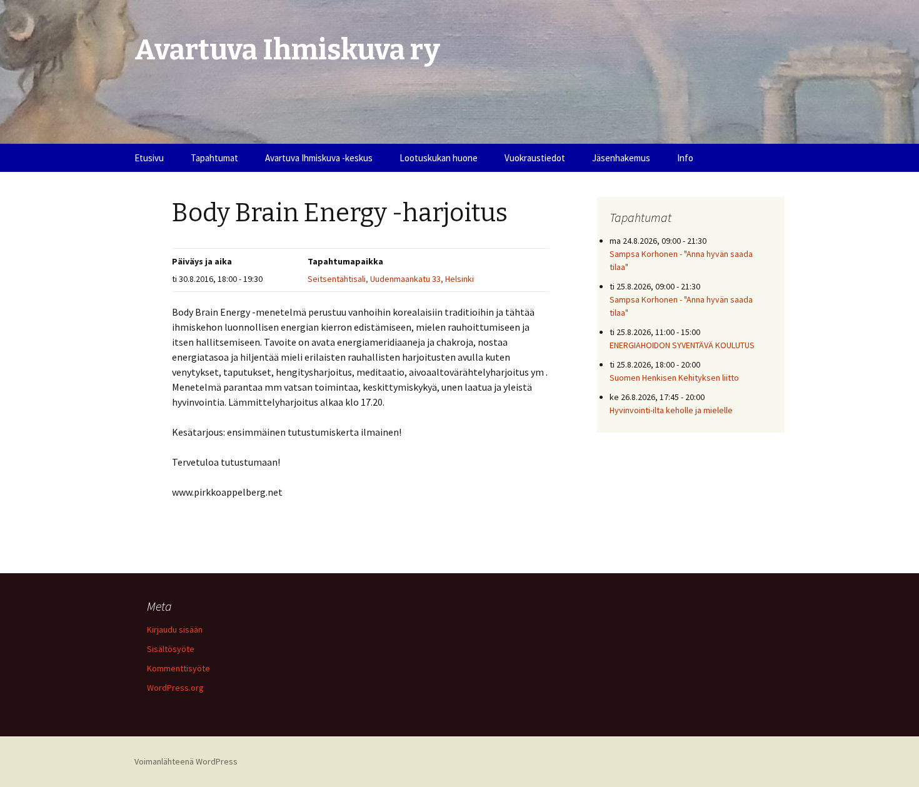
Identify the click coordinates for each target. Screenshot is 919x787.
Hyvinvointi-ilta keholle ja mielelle (671, 410)
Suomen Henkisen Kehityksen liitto (674, 377)
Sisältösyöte (170, 648)
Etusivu (149, 158)
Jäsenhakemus (621, 158)
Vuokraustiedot (535, 158)
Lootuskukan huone (438, 158)
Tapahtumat (214, 158)
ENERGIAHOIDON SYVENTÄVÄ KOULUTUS (682, 345)
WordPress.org (175, 687)
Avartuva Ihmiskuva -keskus (319, 158)
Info (685, 158)
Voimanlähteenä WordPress (186, 761)
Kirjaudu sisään (175, 629)
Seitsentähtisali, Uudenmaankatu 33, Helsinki (391, 278)
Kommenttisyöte (178, 668)
